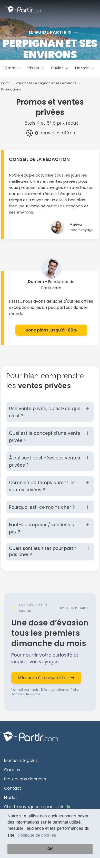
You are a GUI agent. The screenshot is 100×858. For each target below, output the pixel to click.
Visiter (34, 68)
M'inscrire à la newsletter (43, 678)
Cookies (12, 770)
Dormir (82, 68)
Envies (58, 68)
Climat (10, 68)
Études (10, 797)
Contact (12, 788)
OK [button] (50, 849)
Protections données (25, 779)
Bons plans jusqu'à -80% (51, 330)
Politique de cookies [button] (37, 835)
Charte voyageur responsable (34, 807)
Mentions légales (21, 760)
